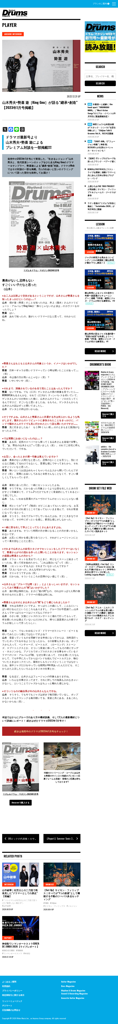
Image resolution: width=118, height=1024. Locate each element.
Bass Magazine (67, 985)
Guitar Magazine (68, 981)
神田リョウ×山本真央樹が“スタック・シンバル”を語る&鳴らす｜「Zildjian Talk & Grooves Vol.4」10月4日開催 (102, 129)
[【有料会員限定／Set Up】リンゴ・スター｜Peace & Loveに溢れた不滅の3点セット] (100, 551)
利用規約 (6, 985)
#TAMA (45, 903)
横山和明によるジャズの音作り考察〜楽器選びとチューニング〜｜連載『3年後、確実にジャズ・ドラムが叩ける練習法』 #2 (100, 296)
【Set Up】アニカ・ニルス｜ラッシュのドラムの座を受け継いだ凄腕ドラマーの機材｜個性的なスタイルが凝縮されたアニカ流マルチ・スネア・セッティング (99, 614)
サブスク (111, 263)
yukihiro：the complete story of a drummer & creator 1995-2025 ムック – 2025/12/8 (108, 451)
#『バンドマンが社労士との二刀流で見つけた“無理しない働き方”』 (19, 901)
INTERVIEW (9, 884)
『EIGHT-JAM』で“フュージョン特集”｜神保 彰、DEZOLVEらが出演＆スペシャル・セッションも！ (101, 146)
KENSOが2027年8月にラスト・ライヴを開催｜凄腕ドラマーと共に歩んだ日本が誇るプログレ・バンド (102, 174)
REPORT (8, 937)
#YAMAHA (19, 950)
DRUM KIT (50, 884)
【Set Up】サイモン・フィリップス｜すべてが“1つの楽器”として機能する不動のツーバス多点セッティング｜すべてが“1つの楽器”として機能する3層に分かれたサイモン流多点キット (100, 524)
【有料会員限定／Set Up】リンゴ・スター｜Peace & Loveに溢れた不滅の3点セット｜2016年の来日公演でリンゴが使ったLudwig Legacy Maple (100, 569)
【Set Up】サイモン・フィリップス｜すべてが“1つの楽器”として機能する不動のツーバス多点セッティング (61, 894)
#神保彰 (26, 953)
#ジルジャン (72, 905)
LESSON (90, 251)
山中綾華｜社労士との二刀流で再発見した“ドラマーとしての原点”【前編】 (20, 893)
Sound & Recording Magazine (74, 993)
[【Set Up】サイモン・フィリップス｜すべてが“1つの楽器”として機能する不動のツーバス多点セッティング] (61, 875)
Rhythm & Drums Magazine (73, 990)
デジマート (7, 1005)
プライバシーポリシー (12, 990)
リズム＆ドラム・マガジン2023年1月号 (41, 270)
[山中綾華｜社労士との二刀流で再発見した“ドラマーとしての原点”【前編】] (20, 875)
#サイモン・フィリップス (54, 905)
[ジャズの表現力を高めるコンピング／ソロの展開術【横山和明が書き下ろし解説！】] (100, 244)
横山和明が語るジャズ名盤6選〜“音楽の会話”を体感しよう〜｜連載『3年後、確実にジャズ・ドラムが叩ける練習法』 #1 (100, 337)
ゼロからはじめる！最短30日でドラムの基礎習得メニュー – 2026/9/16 (108, 427)
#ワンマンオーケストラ (12, 953)
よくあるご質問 (9, 981)
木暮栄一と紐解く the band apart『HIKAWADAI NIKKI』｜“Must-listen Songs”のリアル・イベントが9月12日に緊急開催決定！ (101, 110)
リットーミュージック (12, 1000)
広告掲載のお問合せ (11, 1009)
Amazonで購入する (21, 802)
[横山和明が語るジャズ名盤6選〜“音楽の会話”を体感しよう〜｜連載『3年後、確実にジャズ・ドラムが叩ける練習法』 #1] (100, 320)
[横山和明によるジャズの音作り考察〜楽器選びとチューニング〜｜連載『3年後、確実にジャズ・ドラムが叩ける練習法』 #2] (100, 279)
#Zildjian (53, 903)
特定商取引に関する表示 (13, 994)
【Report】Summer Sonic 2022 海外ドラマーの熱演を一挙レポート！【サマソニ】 (63, 838)
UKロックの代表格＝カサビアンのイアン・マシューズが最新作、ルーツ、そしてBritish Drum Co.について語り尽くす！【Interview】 (23, 838)
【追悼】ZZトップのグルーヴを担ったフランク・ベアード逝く (102, 160)
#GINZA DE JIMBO (8, 950)
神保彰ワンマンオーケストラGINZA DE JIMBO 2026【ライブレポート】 (20, 945)
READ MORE (100, 351)
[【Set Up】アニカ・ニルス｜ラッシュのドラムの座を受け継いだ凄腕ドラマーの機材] (100, 594)
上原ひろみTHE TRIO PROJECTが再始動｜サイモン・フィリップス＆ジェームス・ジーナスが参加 (102, 191)
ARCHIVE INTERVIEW (13, 34)
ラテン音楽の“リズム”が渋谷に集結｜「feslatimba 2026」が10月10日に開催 (102, 206)
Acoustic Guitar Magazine (72, 997)
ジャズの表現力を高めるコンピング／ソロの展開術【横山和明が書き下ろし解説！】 (99, 260)
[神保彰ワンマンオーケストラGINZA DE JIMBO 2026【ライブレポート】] (20, 928)
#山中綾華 (6, 905)
